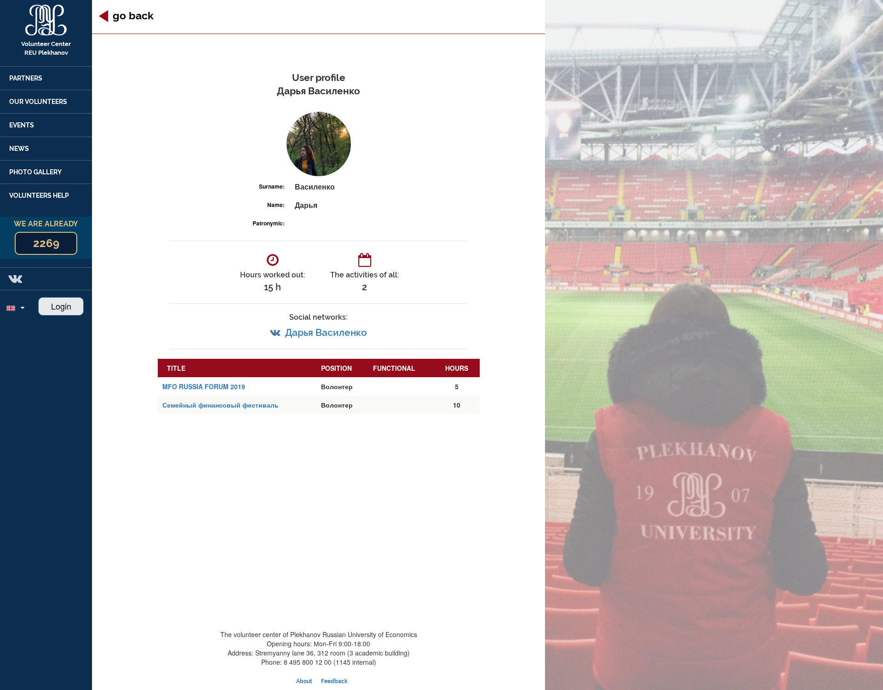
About (304, 681)
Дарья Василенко (326, 332)
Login (61, 306)
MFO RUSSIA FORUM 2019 (203, 386)
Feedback (334, 681)
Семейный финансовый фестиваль (220, 404)
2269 (46, 243)
